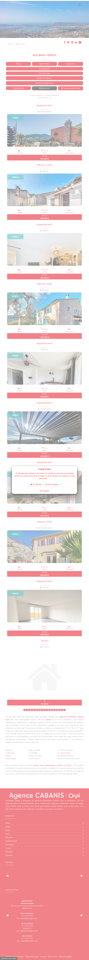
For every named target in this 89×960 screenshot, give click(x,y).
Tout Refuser (36, 484)
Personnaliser (44, 491)
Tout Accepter (52, 484)
